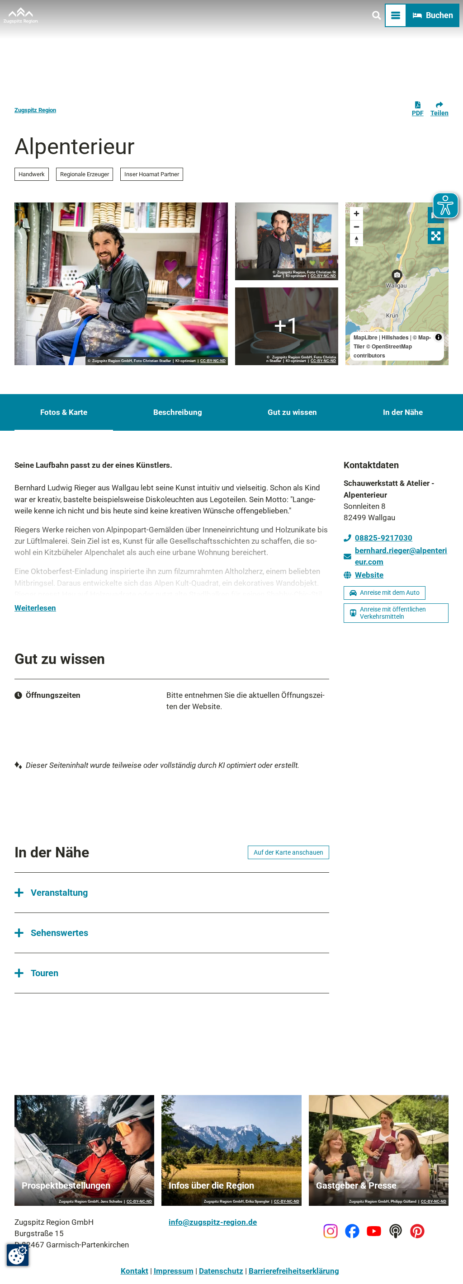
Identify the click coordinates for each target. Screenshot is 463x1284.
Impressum (174, 1270)
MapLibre (366, 337)
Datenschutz (221, 1270)
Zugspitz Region (35, 110)
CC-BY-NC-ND (213, 361)
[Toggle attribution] (438, 337)
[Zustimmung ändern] (17, 1255)
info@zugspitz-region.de (213, 1222)
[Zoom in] (356, 213)
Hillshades (395, 337)
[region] (397, 283)
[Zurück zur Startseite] (21, 15)
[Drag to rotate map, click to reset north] (356, 239)
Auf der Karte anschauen (288, 852)
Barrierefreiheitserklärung (294, 1270)
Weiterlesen (35, 607)
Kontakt (134, 1270)
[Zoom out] (356, 226)
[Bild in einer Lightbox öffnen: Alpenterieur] (121, 283)
